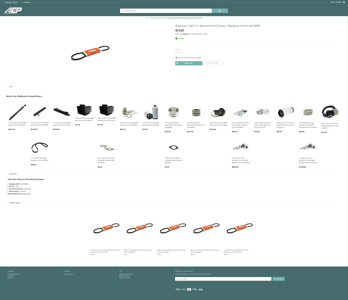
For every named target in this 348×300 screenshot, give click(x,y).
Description (13, 174)
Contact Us (11, 276)
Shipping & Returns (13, 274)
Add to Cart (106, 227)
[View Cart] (344, 2)
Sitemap (10, 278)
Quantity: (178, 49)
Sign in (333, 2)
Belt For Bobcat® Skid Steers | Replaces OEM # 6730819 (205, 251)
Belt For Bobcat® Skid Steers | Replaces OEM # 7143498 (171, 251)
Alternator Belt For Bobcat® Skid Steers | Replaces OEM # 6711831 (105, 251)
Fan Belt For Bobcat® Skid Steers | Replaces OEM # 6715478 (236, 251)
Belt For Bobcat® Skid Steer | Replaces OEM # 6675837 (138, 251)
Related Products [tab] (14, 203)
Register (339, 2)
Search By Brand (68, 274)
